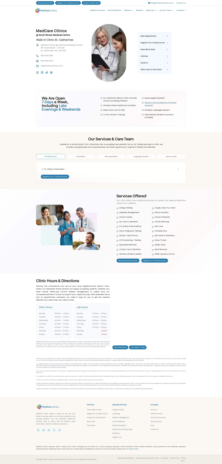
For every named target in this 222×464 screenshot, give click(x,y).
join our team (165, 10)
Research (139, 10)
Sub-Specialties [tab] (111, 156)
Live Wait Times (138, 347)
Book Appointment (45, 3)
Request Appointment (128, 260)
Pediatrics (116, 433)
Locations (180, 10)
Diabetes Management (120, 417)
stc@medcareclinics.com (52, 66)
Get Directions (120, 347)
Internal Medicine (118, 421)
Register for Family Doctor (154, 260)
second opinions (114, 10)
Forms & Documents (158, 417)
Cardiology (116, 413)
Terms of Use (133, 449)
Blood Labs (91, 421)
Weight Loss (117, 437)
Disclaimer (164, 458)
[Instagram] (42, 72)
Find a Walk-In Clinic (94, 410)
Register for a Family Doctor (68, 3)
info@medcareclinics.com (162, 3)
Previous (90, 53)
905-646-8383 (47, 55)
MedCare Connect (97, 10)
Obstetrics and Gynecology (122, 429)
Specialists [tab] (81, 156)
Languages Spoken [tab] (141, 156)
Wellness (128, 10)
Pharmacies (91, 425)
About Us (154, 410)
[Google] (51, 72)
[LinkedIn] (49, 430)
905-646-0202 (47, 61)
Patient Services (157, 413)
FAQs (152, 425)
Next (128, 53)
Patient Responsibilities (126, 458)
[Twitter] (54, 430)
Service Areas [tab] (171, 156)
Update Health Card (91, 3)
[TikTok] (46, 72)
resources (150, 10)
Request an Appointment (96, 417)
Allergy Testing (117, 410)
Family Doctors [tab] (51, 156)
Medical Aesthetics (119, 425)
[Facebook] (37, 72)
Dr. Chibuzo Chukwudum (54, 169)
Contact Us (181, 3)
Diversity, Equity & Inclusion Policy (147, 458)
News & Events (156, 421)
